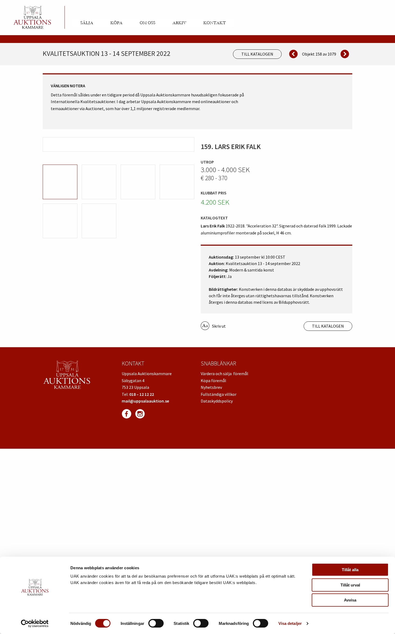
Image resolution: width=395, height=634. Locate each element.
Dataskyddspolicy (217, 401)
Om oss (147, 22)
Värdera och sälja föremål (224, 373)
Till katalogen (257, 54)
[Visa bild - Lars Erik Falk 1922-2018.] (118, 144)
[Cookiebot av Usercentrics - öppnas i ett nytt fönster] (34, 623)
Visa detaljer (290, 623)
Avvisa (350, 600)
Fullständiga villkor (218, 394)
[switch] (156, 623)
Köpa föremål (213, 380)
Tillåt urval (350, 585)
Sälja (86, 22)
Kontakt (214, 22)
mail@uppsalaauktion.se (145, 401)
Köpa (116, 22)
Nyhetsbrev (211, 387)
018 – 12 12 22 (141, 394)
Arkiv (179, 22)
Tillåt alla (350, 569)
